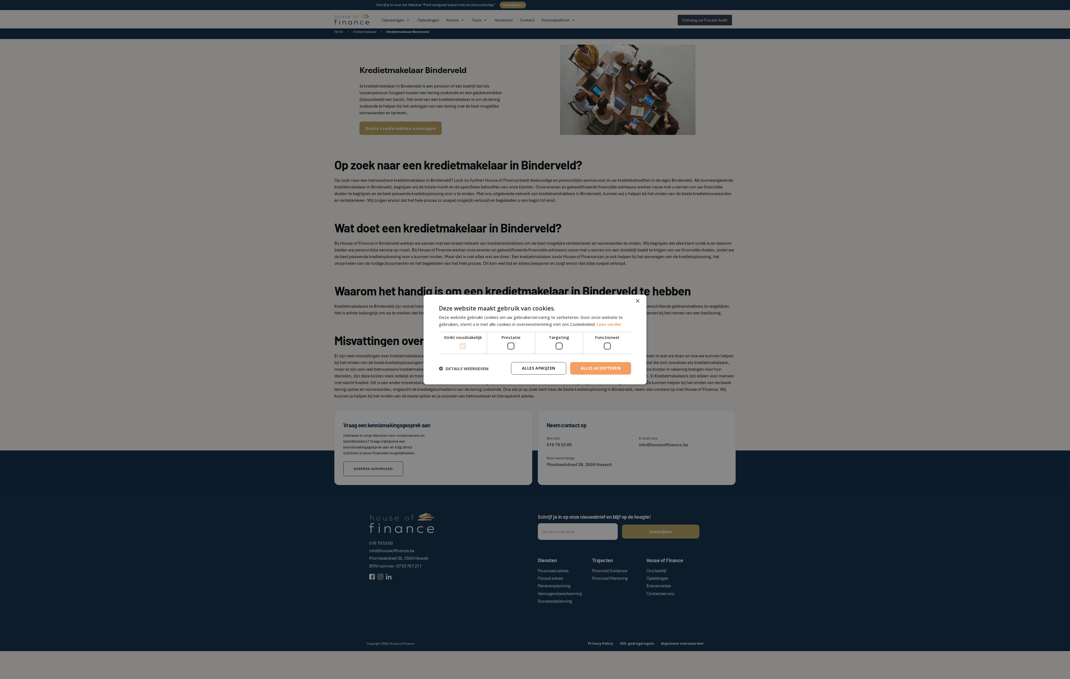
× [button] (637, 301)
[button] (463, 368)
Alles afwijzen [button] (538, 368)
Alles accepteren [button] (601, 368)
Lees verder (609, 324)
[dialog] (535, 339)
